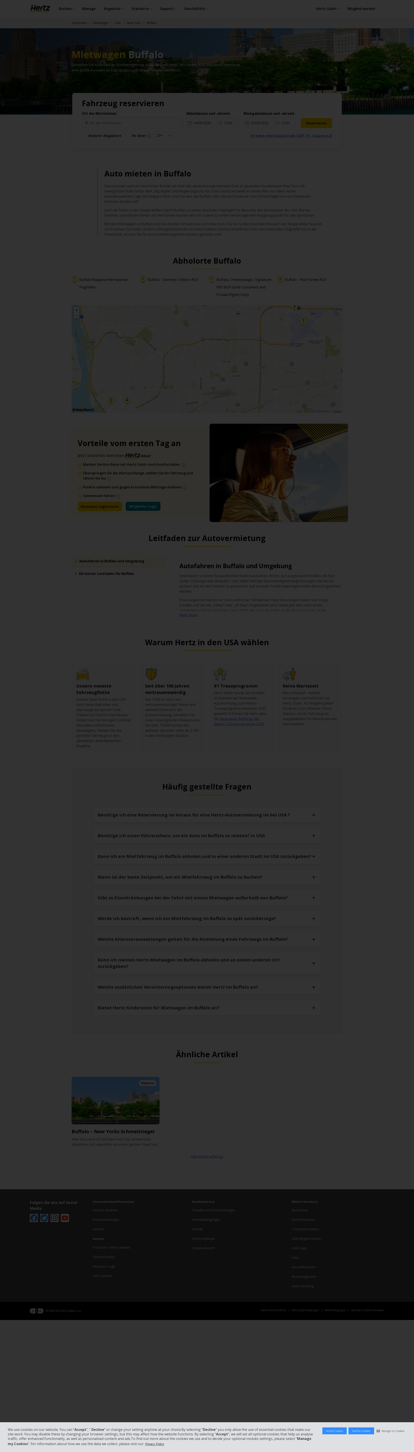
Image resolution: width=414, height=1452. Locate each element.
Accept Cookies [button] (334, 1431)
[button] (390, 1430)
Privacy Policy (154, 1444)
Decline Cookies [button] (361, 1431)
